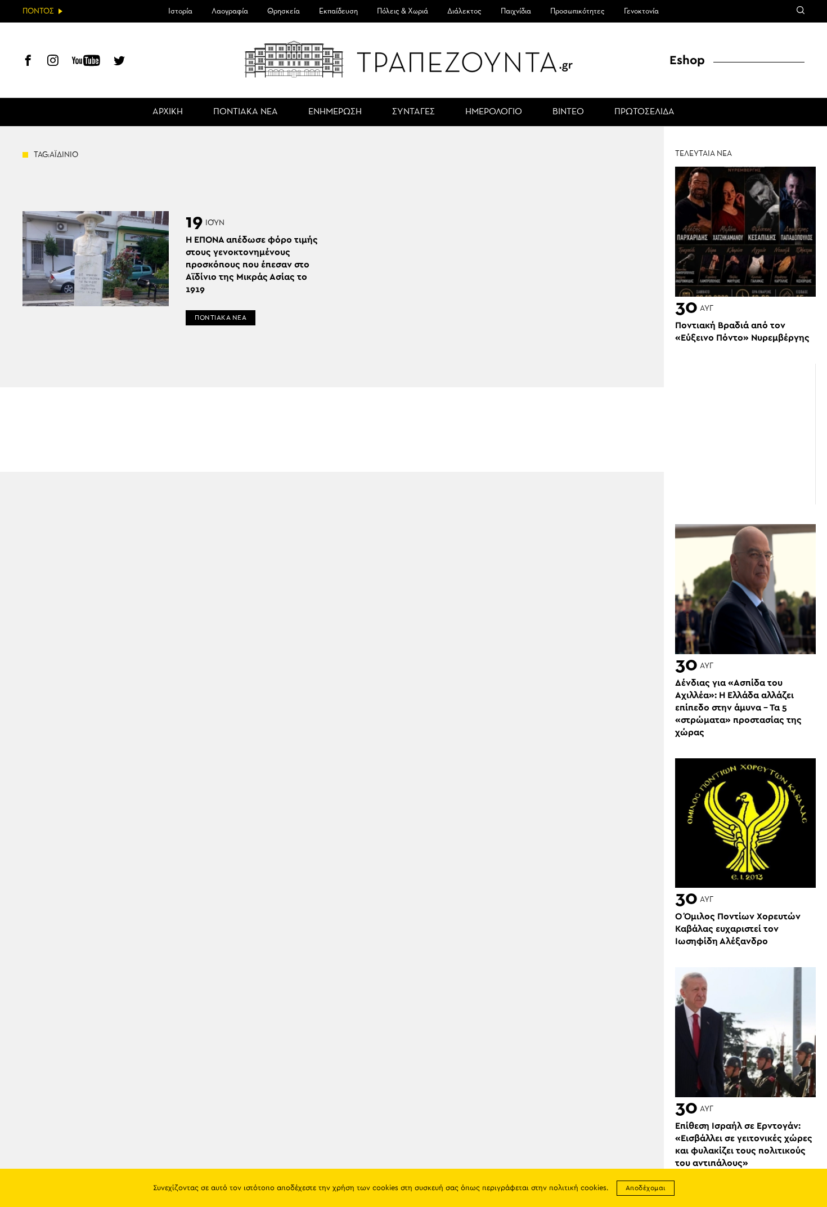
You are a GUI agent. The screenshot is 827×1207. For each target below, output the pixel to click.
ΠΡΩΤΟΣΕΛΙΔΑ (644, 112)
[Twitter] (119, 62)
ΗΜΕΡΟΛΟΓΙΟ (493, 112)
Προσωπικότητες (577, 11)
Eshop (687, 60)
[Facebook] (28, 62)
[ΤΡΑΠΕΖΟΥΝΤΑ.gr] (413, 59)
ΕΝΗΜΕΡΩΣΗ (335, 112)
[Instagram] (53, 62)
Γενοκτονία (641, 11)
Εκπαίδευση (338, 11)
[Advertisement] (745, 434)
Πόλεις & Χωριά (402, 11)
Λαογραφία (230, 11)
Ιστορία (180, 11)
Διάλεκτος (464, 11)
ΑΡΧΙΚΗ (167, 112)
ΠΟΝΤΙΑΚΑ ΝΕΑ (245, 112)
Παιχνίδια (516, 11)
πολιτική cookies (577, 1188)
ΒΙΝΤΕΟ (568, 112)
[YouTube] (86, 62)
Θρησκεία (283, 11)
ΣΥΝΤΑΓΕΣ (413, 112)
